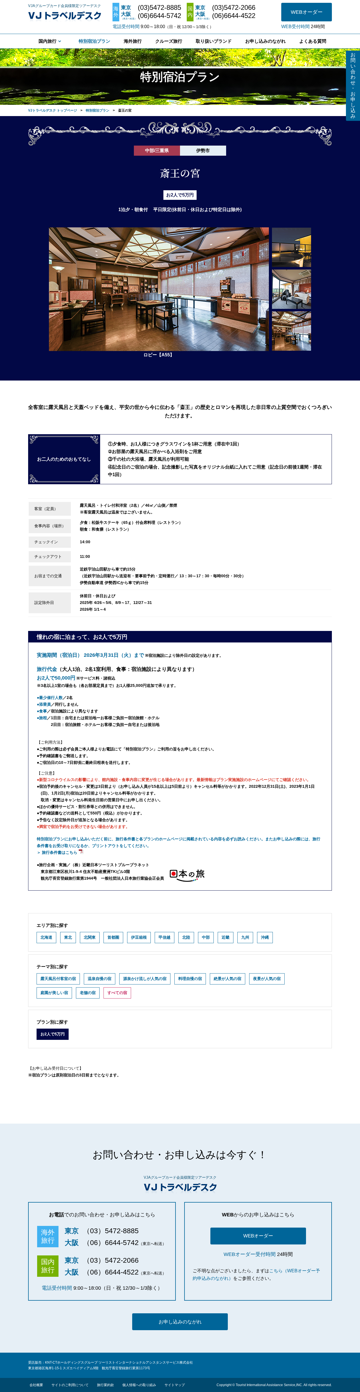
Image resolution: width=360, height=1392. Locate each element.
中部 (206, 937)
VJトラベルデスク (64, 15)
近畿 (226, 937)
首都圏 (113, 937)
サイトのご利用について (70, 1385)
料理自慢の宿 (190, 978)
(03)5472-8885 (159, 7)
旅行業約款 (105, 1385)
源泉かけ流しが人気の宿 (144, 978)
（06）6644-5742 (111, 1242)
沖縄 (265, 937)
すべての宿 (117, 992)
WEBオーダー (307, 12)
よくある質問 (312, 41)
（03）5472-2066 (111, 1260)
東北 (68, 937)
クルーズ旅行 (168, 41)
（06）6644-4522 (111, 1272)
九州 (245, 937)
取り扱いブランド (214, 41)
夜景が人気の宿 (267, 978)
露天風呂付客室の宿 (58, 978)
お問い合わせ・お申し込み (353, 85)
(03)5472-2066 (233, 7)
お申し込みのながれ (265, 41)
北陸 (186, 937)
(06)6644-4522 (233, 15)
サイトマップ (175, 1385)
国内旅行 (48, 41)
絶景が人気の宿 (227, 978)
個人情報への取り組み (139, 1385)
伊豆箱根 (139, 937)
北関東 (90, 937)
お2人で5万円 (52, 1034)
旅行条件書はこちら (59, 852)
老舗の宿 (88, 992)
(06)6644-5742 (159, 15)
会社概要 (36, 1385)
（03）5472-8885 (111, 1231)
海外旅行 (133, 41)
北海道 (46, 937)
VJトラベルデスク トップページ (52, 110)
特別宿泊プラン (94, 41)
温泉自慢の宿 (99, 978)
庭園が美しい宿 (54, 992)
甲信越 (164, 937)
